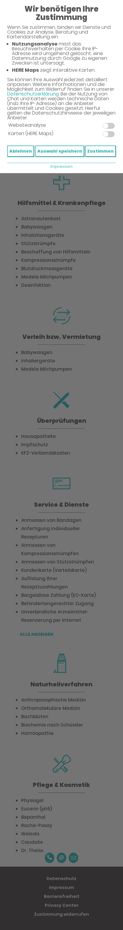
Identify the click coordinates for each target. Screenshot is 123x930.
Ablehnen (20, 151)
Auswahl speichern (59, 151)
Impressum (61, 166)
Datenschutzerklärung (33, 93)
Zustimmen (100, 151)
